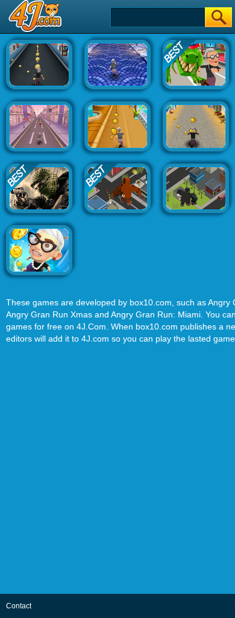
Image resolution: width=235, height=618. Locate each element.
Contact (18, 606)
